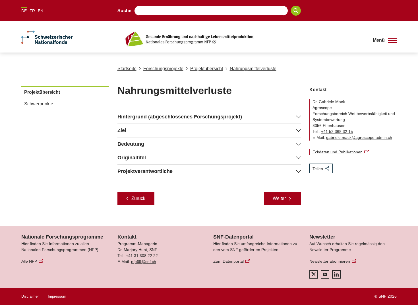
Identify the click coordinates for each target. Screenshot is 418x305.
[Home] (244, 38)
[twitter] (313, 274)
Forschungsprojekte (163, 68)
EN (40, 11)
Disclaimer (30, 296)
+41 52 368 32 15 (337, 131)
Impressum (57, 296)
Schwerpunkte (38, 103)
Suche (124, 10)
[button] (385, 40)
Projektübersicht (206, 68)
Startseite (126, 68)
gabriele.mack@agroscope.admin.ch (359, 137)
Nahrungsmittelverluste (253, 68)
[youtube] (325, 274)
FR (32, 11)
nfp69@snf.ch (143, 261)
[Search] (296, 11)
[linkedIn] (336, 274)
